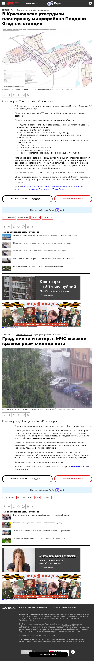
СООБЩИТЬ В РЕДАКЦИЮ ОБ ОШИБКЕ (62, 607)
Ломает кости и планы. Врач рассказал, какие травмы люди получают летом (42, 531)
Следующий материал (48, 654)
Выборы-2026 (42, 607)
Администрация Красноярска (61, 89)
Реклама (31, 607)
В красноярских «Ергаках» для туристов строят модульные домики (38, 266)
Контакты (22, 607)
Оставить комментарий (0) (73, 199)
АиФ (73, 409)
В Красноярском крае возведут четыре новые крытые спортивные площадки (42, 243)
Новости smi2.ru (10, 327)
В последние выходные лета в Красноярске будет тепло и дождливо (39, 523)
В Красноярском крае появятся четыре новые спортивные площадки (39, 251)
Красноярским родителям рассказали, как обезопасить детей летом (39, 538)
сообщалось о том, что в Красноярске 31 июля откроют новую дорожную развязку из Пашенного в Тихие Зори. (49, 187)
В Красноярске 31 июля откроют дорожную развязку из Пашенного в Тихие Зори (44, 259)
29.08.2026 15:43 (8, 335)
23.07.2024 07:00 (8, 10)
